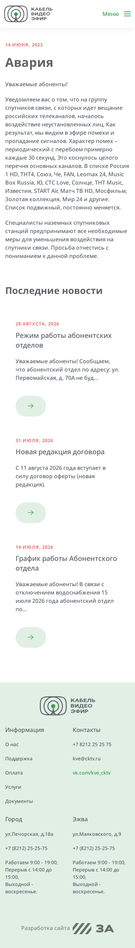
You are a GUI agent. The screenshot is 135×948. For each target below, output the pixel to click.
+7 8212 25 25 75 (92, 744)
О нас (12, 744)
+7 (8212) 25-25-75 (26, 848)
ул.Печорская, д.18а (29, 834)
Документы (19, 801)
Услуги (13, 787)
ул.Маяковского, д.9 (97, 834)
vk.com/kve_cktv (91, 772)
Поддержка (19, 758)
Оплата (14, 772)
